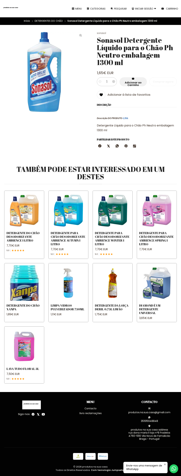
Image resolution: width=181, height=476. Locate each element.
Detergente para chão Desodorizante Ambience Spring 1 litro (156, 238)
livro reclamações (91, 413)
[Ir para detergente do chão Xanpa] (24, 283)
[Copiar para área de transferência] (135, 146)
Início (27, 21)
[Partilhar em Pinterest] (126, 146)
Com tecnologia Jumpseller (108, 470)
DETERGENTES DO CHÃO (49, 21)
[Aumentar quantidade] (114, 81)
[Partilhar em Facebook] (100, 146)
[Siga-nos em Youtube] (43, 414)
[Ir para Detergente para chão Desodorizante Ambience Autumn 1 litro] (68, 210)
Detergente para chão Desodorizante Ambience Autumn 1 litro (68, 238)
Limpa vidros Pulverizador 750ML (67, 307)
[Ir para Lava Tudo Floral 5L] (24, 346)
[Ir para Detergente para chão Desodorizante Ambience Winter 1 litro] (112, 210)
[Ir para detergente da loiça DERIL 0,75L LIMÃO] (112, 283)
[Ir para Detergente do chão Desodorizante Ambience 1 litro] (24, 210)
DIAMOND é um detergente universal (149, 309)
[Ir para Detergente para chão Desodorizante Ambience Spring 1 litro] (156, 210)
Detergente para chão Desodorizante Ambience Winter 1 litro (112, 238)
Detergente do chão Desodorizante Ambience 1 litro (23, 236)
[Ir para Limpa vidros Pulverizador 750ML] (68, 283)
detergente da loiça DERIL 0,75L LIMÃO (112, 307)
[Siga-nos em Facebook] (33, 414)
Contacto (90, 408)
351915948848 (149, 421)
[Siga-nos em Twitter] (38, 414)
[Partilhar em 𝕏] (109, 146)
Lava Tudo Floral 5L (23, 369)
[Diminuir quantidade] (100, 81)
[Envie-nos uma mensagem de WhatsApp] (173, 468)
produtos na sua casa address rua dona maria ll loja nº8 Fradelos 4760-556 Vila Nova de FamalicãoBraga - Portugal (149, 434)
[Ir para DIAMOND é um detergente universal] (156, 283)
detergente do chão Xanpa (23, 307)
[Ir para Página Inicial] (11, 8)
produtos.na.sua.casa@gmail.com (149, 412)
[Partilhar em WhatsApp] (117, 146)
